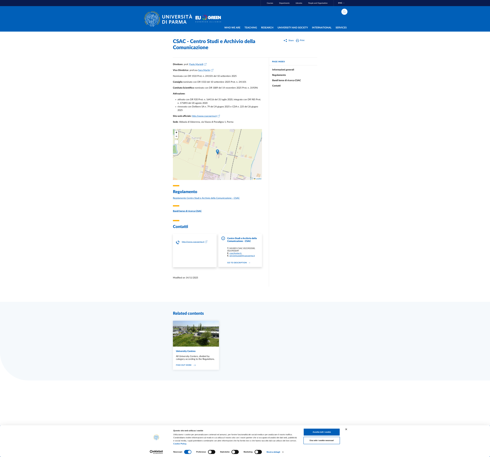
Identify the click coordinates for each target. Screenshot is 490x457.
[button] (217, 151)
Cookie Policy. (180, 444)
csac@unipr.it (235, 253)
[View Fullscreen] (176, 142)
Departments (284, 3)
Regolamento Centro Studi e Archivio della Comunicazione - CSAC (206, 198)
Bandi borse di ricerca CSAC (187, 211)
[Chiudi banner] (346, 429)
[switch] (211, 452)
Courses (270, 3)
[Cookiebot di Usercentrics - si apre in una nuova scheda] (156, 452)
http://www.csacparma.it (193, 242)
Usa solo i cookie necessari (322, 440)
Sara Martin (204, 70)
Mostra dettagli (273, 452)
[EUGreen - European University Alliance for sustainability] (208, 18)
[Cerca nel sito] (344, 12)
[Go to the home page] (169, 18)
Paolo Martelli (196, 64)
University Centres (185, 351)
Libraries (299, 3)
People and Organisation (318, 3)
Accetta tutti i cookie (322, 432)
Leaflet (258, 178)
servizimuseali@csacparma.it (242, 256)
